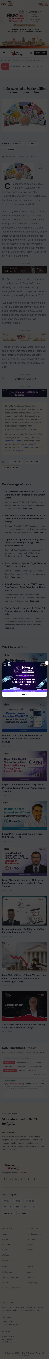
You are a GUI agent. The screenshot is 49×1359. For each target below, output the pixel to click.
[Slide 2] (26, 694)
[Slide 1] (23, 694)
